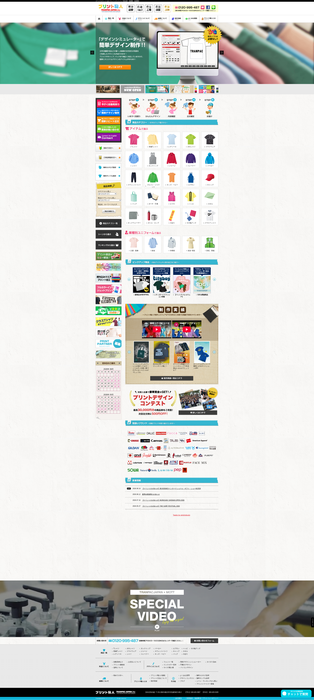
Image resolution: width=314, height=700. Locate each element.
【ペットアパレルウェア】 (182, 296)
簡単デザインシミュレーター (190, 662)
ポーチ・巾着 (153, 204)
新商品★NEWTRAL (142, 295)
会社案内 (178, 698)
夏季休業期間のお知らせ (151, 494)
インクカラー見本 (170, 665)
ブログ (182, 681)
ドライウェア (210, 147)
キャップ (210, 185)
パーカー (210, 166)
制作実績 (154, 681)
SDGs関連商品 (202, 295)
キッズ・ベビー (172, 185)
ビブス (172, 204)
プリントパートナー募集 (205, 684)
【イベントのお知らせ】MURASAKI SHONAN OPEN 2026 (163, 500)
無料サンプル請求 (202, 678)
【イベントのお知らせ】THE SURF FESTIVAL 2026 (161, 506)
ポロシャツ (191, 147)
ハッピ (191, 204)
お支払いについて (134, 662)
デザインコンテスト (187, 678)
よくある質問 (185, 675)
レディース (172, 147)
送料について (118, 667)
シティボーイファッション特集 (162, 296)
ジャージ (172, 166)
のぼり (172, 223)
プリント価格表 (119, 665)
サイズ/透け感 (169, 667)
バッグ (134, 204)
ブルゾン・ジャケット (153, 186)
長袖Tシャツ (153, 147)
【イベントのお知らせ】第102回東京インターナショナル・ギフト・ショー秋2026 (171, 488)
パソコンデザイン (186, 667)
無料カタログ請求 (202, 675)
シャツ (134, 166)
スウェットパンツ (134, 185)
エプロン (191, 185)
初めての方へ (118, 675)
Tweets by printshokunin (181, 515)
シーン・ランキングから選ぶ (206, 681)
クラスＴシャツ (210, 223)
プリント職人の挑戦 (158, 675)
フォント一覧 (168, 662)
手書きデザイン (185, 665)
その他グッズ (191, 223)
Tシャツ (134, 147)
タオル (210, 204)
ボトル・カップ (153, 223)
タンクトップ (153, 166)
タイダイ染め (211, 662)
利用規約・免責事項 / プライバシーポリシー (202, 698)
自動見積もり (118, 662)
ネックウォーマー (134, 223)
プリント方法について (159, 678)
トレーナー (191, 166)
